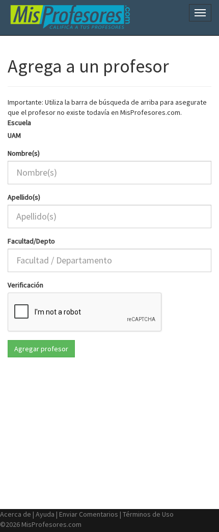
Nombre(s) (24, 153)
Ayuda (45, 514)
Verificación (25, 284)
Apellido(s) (24, 197)
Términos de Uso (148, 514)
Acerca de (15, 514)
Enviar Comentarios (88, 514)
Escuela (19, 122)
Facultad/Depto (31, 241)
